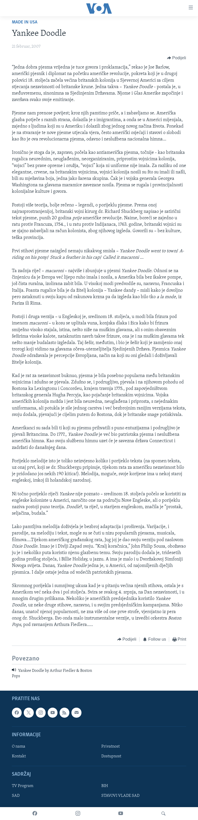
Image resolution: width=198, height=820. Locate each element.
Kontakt (19, 756)
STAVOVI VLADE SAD (120, 796)
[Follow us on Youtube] (52, 713)
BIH (104, 786)
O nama (18, 746)
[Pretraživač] (163, 813)
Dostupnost (111, 756)
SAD (16, 796)
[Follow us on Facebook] (17, 713)
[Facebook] (35, 813)
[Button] (176, 58)
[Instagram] (78, 813)
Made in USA (24, 22)
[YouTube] (121, 813)
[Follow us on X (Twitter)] (29, 713)
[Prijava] (76, 713)
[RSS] (64, 713)
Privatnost (110, 746)
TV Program (22, 786)
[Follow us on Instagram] (41, 713)
